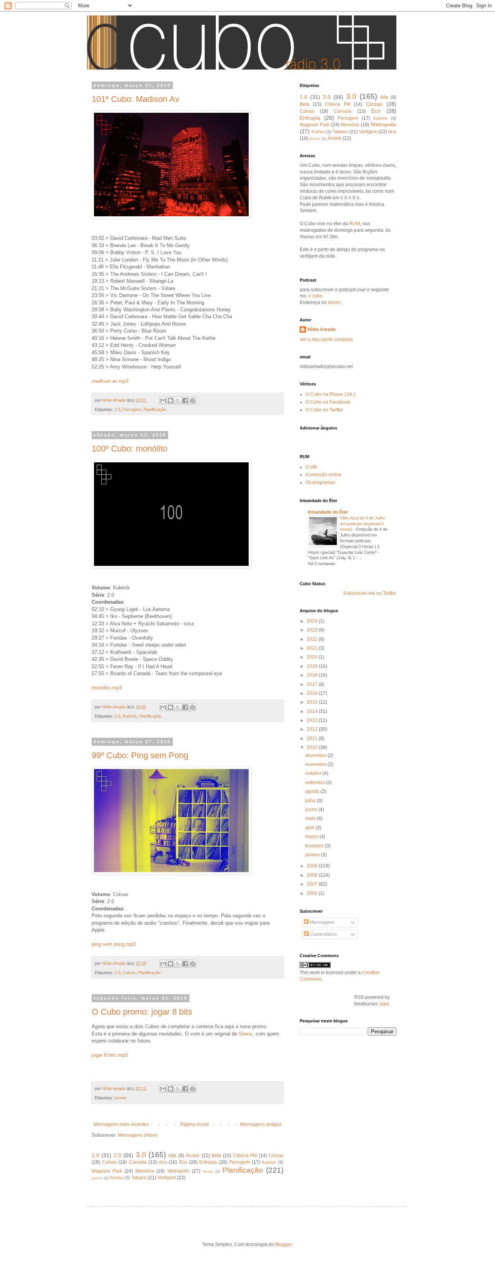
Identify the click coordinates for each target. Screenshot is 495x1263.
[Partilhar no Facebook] (185, 400)
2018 (313, 675)
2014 (313, 711)
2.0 (117, 409)
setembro (315, 782)
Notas (208, 1171)
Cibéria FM (245, 1155)
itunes (334, 302)
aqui (384, 1004)
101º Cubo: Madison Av (135, 99)
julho (311, 800)
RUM (354, 223)
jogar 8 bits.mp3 (110, 1055)
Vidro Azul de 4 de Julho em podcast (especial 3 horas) (362, 524)
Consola (138, 1162)
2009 (313, 866)
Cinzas (276, 1155)
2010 (313, 747)
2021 (313, 648)
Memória (144, 1171)
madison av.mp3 (110, 381)
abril (310, 827)
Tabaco (139, 1177)
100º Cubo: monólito (129, 448)
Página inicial (194, 1124)
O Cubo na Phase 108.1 (331, 394)
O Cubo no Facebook (328, 402)
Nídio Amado (321, 329)
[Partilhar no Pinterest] (192, 400)
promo (120, 1097)
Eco (183, 1162)
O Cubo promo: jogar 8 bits (142, 1012)
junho (311, 809)
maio (311, 818)
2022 (313, 639)
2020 (313, 657)
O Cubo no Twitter (324, 410)
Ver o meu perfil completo (326, 339)
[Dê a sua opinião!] (170, 400)
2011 (313, 738)
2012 (313, 729)
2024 (313, 621)
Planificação (154, 409)
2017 (313, 684)
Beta (216, 1155)
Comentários (323, 934)
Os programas (320, 482)
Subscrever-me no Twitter (369, 593)
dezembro (316, 755)
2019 (313, 666)
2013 (313, 720)
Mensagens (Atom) (138, 1135)
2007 (313, 884)
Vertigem (166, 1177)
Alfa (172, 1155)
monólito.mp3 (107, 688)
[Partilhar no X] (178, 400)
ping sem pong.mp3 (114, 944)
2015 (313, 702)
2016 (313, 693)
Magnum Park (107, 1171)
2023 (313, 630)
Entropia (208, 1162)
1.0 (95, 1155)
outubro (314, 773)
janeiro (313, 854)
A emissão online (323, 474)
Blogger (283, 1244)
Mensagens (322, 922)
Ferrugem (132, 409)
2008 (313, 875)
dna (163, 1162)
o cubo (315, 296)
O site (311, 467)
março (312, 836)
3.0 (141, 1155)
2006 (313, 893)
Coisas (129, 972)
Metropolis (178, 1171)
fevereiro (315, 846)
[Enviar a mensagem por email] (163, 400)
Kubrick (130, 716)
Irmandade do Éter (328, 512)
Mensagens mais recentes (121, 1124)
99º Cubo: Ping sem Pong (140, 755)
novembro (316, 764)
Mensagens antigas (261, 1124)
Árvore (193, 1155)
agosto (313, 791)
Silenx (246, 1034)
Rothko (116, 1177)
